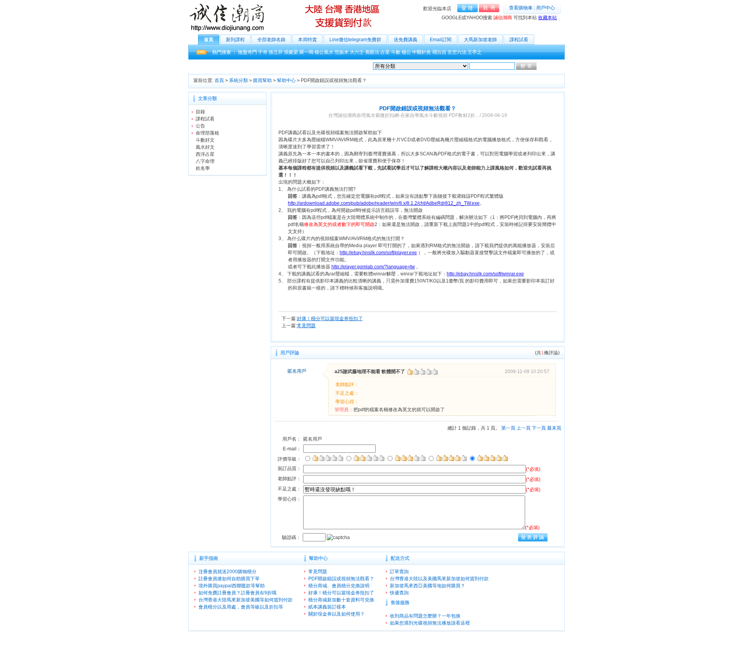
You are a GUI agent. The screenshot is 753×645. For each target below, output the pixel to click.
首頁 (208, 39)
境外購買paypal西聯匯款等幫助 (231, 586)
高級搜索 (547, 66)
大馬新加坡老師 (480, 39)
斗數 (395, 52)
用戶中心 (545, 8)
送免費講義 (405, 39)
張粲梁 (291, 52)
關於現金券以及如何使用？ (336, 614)
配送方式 (400, 558)
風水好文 (205, 147)
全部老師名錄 (271, 39)
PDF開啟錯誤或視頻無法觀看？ (341, 578)
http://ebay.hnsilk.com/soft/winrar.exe (485, 274)
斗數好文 (205, 140)
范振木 (342, 52)
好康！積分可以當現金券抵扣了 (330, 318)
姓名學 (203, 168)
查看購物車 (521, 8)
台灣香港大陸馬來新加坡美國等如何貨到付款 (245, 600)
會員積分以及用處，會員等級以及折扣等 (240, 607)
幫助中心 (286, 80)
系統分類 (238, 80)
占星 (385, 52)
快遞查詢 (399, 593)
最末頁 (554, 428)
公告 (200, 126)
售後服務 (400, 602)
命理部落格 (207, 133)
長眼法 (372, 52)
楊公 (406, 52)
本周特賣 (307, 39)
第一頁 (508, 428)
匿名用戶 (296, 371)
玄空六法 (456, 52)
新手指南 (208, 558)
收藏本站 (547, 17)
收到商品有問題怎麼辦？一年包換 (425, 616)
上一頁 (524, 428)
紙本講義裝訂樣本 (327, 607)
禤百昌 (439, 52)
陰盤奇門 (247, 52)
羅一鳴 (306, 52)
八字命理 (205, 161)
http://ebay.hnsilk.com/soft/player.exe (378, 252)
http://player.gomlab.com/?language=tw (373, 267)
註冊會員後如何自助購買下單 (229, 578)
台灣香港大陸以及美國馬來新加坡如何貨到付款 (439, 578)
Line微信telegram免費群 (355, 39)
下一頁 (539, 428)
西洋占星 (205, 154)
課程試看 (518, 39)
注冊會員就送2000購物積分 (227, 571)
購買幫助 (262, 80)
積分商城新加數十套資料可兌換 (341, 600)
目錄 (200, 112)
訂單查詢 (399, 571)
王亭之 (474, 52)
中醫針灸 (421, 52)
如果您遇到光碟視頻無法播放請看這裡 (430, 623)
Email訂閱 (440, 39)
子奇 (262, 52)
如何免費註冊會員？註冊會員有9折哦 (237, 593)
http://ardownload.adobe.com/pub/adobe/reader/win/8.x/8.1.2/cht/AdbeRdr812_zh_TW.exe (384, 203)
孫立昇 (276, 52)
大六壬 (357, 52)
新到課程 (235, 39)
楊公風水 (324, 52)
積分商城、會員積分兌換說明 (338, 586)
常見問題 (306, 325)
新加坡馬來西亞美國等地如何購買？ (427, 586)
